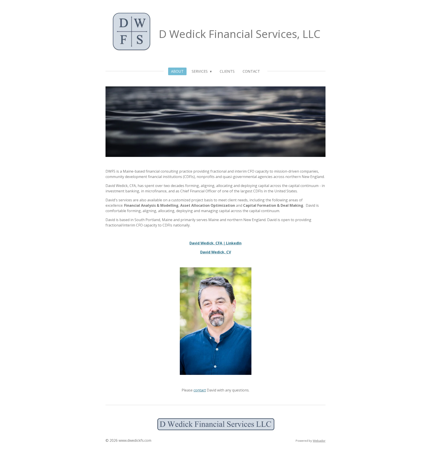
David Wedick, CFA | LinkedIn (215, 243)
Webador (319, 441)
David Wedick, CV (215, 252)
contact (200, 390)
